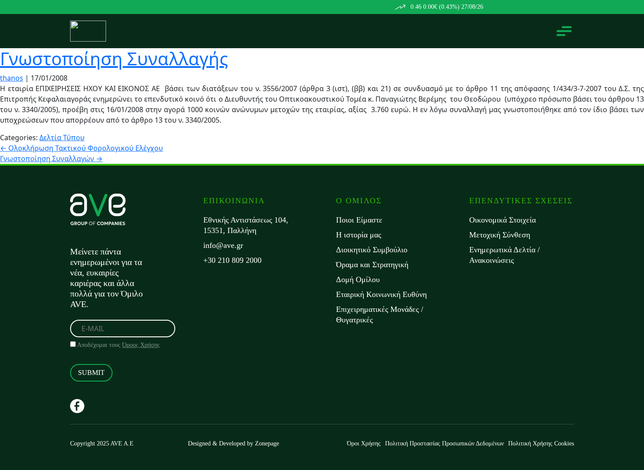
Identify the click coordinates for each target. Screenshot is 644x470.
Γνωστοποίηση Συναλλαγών (51, 158)
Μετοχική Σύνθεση (499, 234)
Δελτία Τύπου (62, 137)
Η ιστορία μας (358, 234)
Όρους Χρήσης (141, 345)
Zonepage (267, 443)
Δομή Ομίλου (358, 279)
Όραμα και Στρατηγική (372, 264)
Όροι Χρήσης (364, 443)
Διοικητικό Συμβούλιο (371, 249)
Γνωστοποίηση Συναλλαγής (114, 58)
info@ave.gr (223, 245)
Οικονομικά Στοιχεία (502, 220)
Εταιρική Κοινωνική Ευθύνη (381, 294)
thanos (11, 78)
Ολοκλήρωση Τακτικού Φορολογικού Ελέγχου (81, 148)
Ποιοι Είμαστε (359, 220)
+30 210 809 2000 (232, 260)
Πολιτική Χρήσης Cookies (541, 443)
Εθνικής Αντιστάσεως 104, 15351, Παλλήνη (245, 225)
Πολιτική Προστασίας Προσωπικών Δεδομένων (444, 443)
